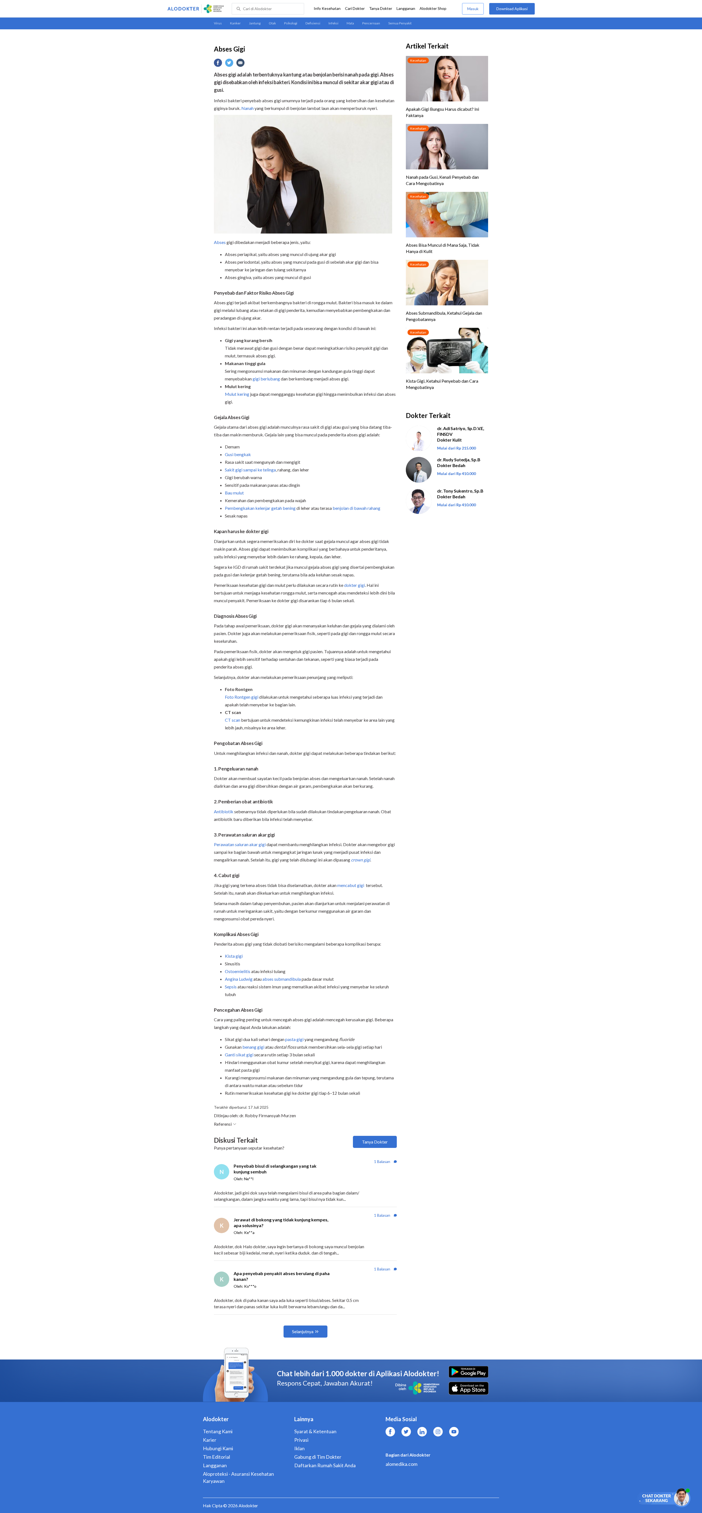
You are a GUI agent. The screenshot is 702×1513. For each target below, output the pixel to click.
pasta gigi (294, 1039)
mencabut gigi (350, 885)
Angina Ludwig (239, 979)
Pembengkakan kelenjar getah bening (260, 508)
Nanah (247, 108)
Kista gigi (234, 956)
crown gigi (360, 859)
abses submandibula (281, 979)
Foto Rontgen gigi (241, 696)
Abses (220, 242)
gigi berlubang (266, 378)
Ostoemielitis (237, 971)
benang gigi (253, 1047)
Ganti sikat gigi (239, 1054)
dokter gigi (354, 585)
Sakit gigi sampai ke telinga (250, 469)
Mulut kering (237, 394)
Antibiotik (223, 811)
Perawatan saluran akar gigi (240, 844)
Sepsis (231, 986)
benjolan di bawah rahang (356, 508)
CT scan (232, 720)
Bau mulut (234, 492)
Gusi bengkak (238, 454)
